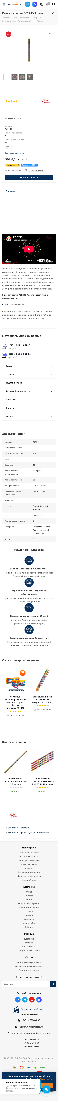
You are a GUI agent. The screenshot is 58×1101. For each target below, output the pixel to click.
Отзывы (29, 911)
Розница (29, 933)
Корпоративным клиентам (29, 966)
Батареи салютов (29, 856)
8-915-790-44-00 (31, 1020)
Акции (29, 899)
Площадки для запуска (29, 950)
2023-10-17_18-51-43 (19, 345)
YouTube (32, 999)
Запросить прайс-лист (33, 1009)
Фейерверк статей (29, 907)
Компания (29, 886)
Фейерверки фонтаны (29, 876)
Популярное (29, 847)
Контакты (29, 919)
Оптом (29, 957)
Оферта (29, 927)
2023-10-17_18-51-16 (19, 354)
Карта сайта (29, 923)
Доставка (29, 938)
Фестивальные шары (29, 872)
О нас (29, 891)
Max (34, 4)
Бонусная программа (29, 903)
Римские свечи (29, 864)
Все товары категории (19, 827)
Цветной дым (29, 880)
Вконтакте (18, 999)
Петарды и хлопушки (29, 860)
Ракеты (29, 868)
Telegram (27, 4)
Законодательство (29, 970)
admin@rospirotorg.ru (31, 1026)
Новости (29, 895)
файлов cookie (44, 1079)
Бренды (29, 915)
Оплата (29, 942)
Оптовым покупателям (29, 962)
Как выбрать (29, 946)
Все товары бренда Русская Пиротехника (28, 832)
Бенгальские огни (29, 852)
